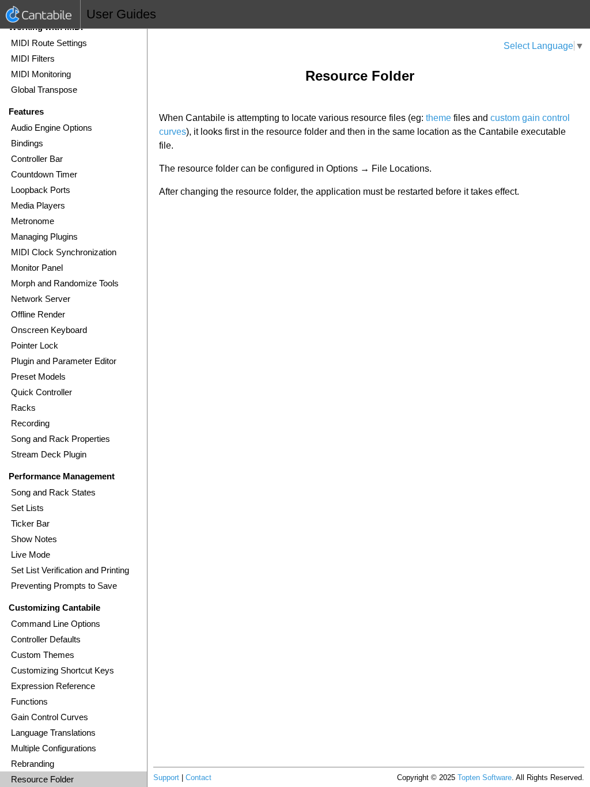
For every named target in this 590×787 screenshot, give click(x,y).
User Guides (121, 14)
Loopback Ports (40, 190)
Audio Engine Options (51, 128)
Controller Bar (37, 159)
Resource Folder (42, 779)
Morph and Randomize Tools (65, 283)
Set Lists (27, 508)
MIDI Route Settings (49, 43)
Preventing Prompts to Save (64, 586)
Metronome (32, 221)
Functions (29, 701)
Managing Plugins (44, 236)
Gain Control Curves (49, 717)
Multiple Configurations (53, 748)
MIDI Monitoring (41, 74)
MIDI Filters (33, 58)
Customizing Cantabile (54, 607)
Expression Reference (53, 686)
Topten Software (484, 777)
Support (166, 777)
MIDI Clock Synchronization (63, 252)
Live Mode (30, 554)
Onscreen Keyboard (49, 330)
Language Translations (53, 732)
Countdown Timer (44, 174)
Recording (30, 423)
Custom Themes (42, 655)
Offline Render (38, 314)
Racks (23, 408)
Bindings (27, 143)
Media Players (38, 205)
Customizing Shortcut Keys (62, 670)
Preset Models (38, 376)
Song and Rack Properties (60, 439)
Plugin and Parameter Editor (63, 361)
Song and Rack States (53, 492)
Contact (198, 777)
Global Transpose (44, 89)
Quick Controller (41, 392)
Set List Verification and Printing (70, 570)
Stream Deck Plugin (48, 454)
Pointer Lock (34, 345)
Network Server (40, 299)
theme (438, 118)
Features (26, 111)
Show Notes (34, 539)
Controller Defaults (46, 639)
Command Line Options (55, 624)
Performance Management (62, 476)
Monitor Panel (37, 268)
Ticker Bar (30, 523)
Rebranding (32, 764)
